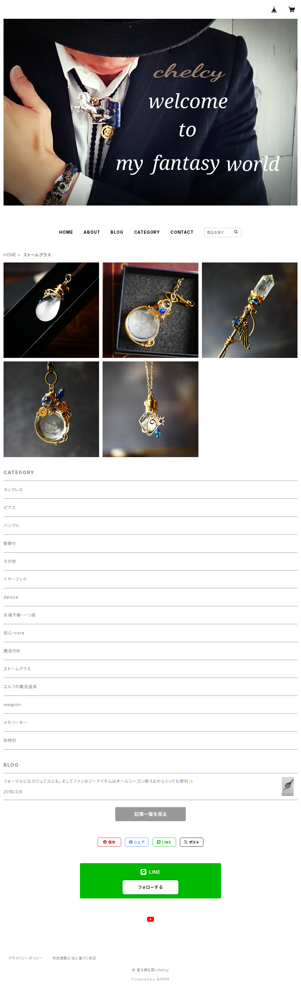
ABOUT (91, 232)
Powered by (144, 979)
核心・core (14, 632)
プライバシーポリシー (25, 958)
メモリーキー (16, 722)
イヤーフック (15, 579)
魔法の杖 (12, 650)
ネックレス (13, 489)
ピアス (10, 507)
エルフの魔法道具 (20, 686)
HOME (66, 232)
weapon (12, 704)
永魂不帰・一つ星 (20, 614)
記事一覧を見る (150, 814)
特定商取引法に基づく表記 (74, 958)
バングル (12, 525)
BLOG (117, 232)
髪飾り (10, 543)
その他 (10, 561)
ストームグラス (17, 668)
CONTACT (182, 232)
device (11, 597)
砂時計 (10, 740)
